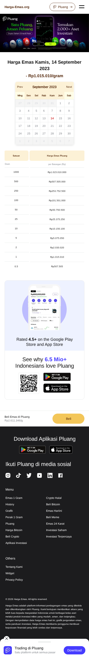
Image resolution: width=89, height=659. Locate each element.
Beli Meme (52, 517)
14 (52, 118)
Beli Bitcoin (53, 504)
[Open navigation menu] (81, 7)
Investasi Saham (56, 530)
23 (69, 126)
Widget (9, 573)
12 (36, 118)
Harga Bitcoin (13, 530)
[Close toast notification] (7, 639)
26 (36, 133)
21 (52, 126)
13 (44, 118)
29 (36, 103)
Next (69, 86)
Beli (68, 418)
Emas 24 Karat (55, 523)
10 (20, 118)
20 (44, 126)
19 (36, 126)
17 (20, 126)
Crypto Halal (54, 498)
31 (52, 103)
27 (20, 103)
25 (28, 133)
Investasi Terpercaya (59, 536)
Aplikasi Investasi (16, 543)
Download (74, 650)
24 (20, 133)
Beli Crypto (12, 536)
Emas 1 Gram (13, 498)
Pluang (63, 7)
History (9, 504)
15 (60, 118)
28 (28, 103)
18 (28, 126)
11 (28, 118)
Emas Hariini (54, 510)
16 (69, 118)
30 (44, 103)
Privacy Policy (14, 579)
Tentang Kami (14, 566)
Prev (20, 86)
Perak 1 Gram (14, 517)
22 (60, 126)
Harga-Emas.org (17, 7)
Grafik (9, 510)
